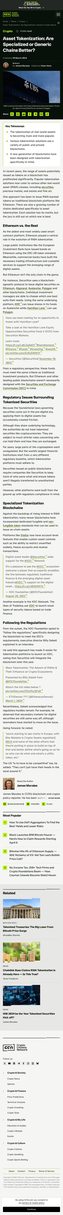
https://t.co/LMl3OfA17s (29, 586)
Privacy (31, 1171)
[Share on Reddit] (23, 114)
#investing (36, 349)
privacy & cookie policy (33, 1203)
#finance (11, 349)
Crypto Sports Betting (17, 1160)
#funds (23, 349)
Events (10, 1136)
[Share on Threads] (18, 114)
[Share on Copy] (47, 114)
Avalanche (34, 288)
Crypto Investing (15, 1107)
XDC (32, 605)
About (11, 1171)
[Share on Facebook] (29, 114)
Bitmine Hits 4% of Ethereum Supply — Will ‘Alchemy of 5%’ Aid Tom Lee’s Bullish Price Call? (34, 855)
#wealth (50, 349)
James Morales (23, 66)
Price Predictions (15, 1097)
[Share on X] (12, 114)
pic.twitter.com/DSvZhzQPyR (23, 691)
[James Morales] (9, 784)
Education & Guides (16, 1125)
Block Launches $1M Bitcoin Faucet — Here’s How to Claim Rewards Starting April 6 (32, 838)
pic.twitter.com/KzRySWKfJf (23, 353)
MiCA (9, 741)
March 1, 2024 (14, 700)
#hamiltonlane (45, 345)
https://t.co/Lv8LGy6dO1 (20, 345)
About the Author (25, 781)
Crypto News (13, 1079)
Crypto (22, 21)
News (13, 21)
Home (5, 21)
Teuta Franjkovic (10, 978)
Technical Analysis (16, 1102)
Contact (21, 1171)
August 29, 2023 (15, 596)
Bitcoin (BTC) (10, 923)
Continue (31, 1209)
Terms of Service (47, 1171)
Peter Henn (46, 66)
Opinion (11, 1084)
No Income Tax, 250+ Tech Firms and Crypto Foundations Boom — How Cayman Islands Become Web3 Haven (32, 871)
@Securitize (37, 556)
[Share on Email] (41, 114)
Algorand (21, 288)
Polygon (47, 288)
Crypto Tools (13, 1113)
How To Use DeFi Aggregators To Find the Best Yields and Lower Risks (34, 824)
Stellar (25, 535)
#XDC (28, 560)
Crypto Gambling (15, 1154)
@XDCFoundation (16, 681)
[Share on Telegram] (35, 114)
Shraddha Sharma (11, 935)
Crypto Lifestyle (14, 1131)
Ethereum (9, 288)
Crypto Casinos (14, 1149)
